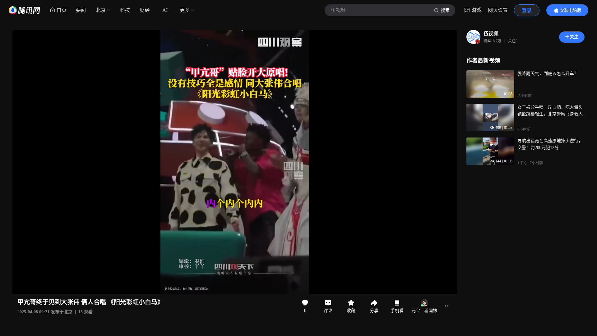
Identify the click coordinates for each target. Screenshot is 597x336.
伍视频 (491, 33)
